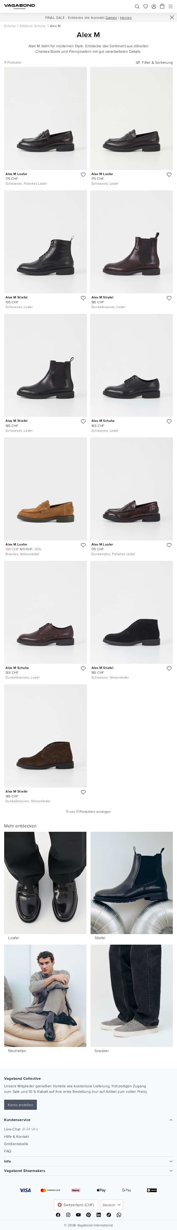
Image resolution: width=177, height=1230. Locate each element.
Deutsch (109, 1204)
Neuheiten (17, 1050)
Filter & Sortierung (157, 62)
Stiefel (100, 937)
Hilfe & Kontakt (16, 1136)
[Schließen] (172, 17)
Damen (111, 17)
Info (7, 1161)
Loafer (13, 937)
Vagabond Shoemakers (24, 1170)
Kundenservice (17, 1119)
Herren (126, 17)
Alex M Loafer (16, 173)
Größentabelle (16, 1143)
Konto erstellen (20, 1104)
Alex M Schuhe (103, 420)
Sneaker (102, 1050)
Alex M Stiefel (17, 297)
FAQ (7, 1151)
